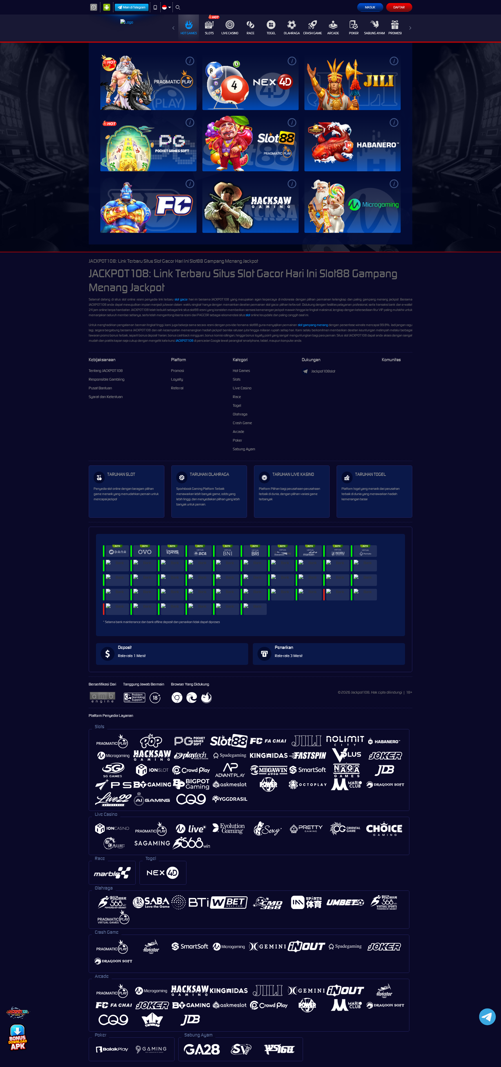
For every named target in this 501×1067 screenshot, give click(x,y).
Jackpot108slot (323, 371)
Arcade (333, 33)
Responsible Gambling (106, 379)
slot (248, 315)
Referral (177, 388)
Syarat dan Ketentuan (106, 396)
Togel (271, 33)
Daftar (399, 7)
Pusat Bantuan (100, 388)
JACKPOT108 (184, 341)
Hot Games (189, 33)
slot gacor (181, 299)
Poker (354, 33)
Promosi (395, 33)
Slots (209, 33)
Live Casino (230, 33)
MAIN (148, 82)
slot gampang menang (313, 325)
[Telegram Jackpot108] (486, 1016)
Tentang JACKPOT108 (106, 370)
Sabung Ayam (374, 33)
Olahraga (292, 33)
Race (250, 33)
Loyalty (177, 379)
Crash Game (312, 33)
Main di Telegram (134, 7)
